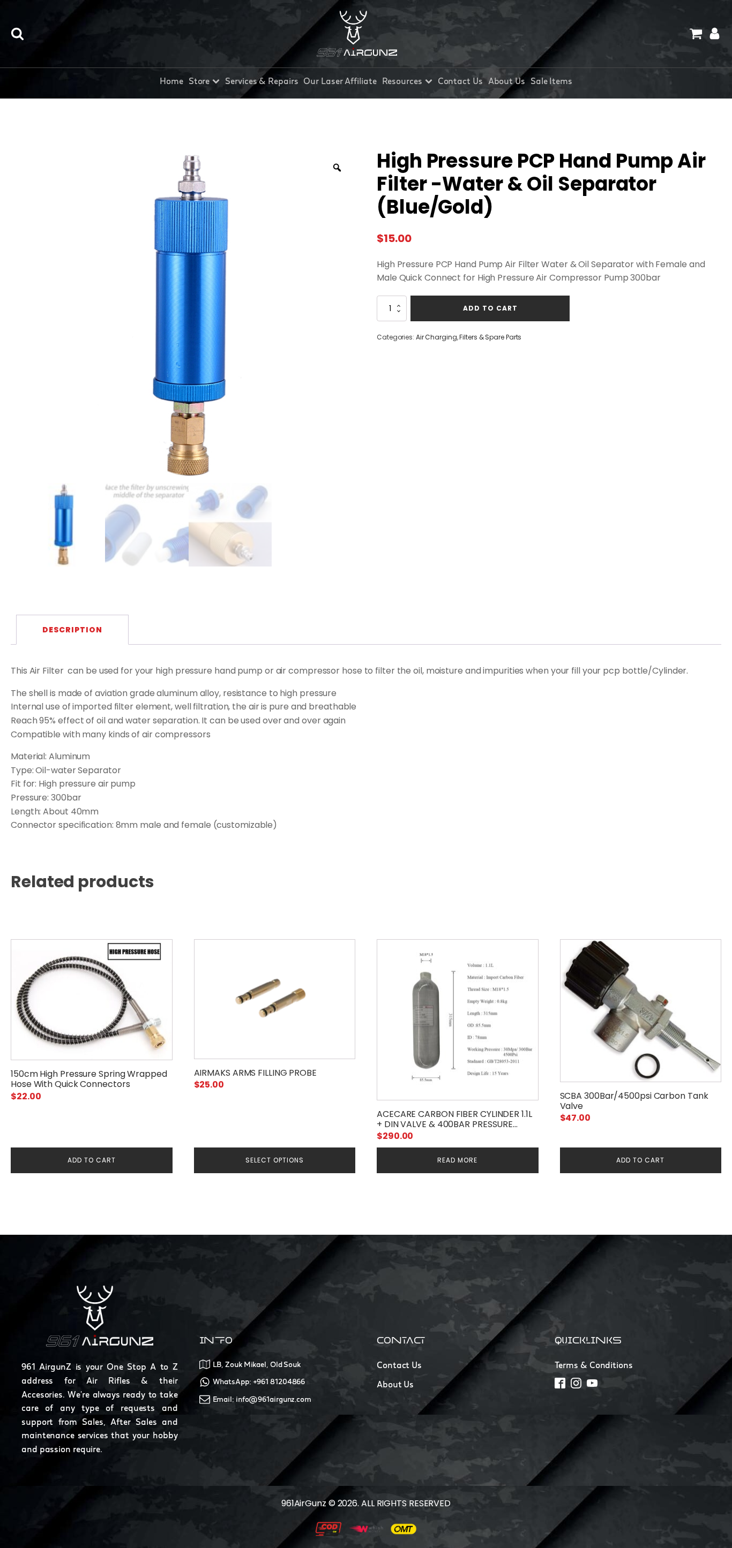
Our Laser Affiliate (339, 81)
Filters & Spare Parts (490, 337)
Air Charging (436, 337)
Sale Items (551, 81)
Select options (274, 1160)
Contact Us (460, 81)
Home (171, 81)
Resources (402, 81)
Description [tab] (72, 629)
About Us (506, 81)
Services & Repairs (261, 81)
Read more (457, 1160)
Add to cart (490, 308)
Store (199, 81)
